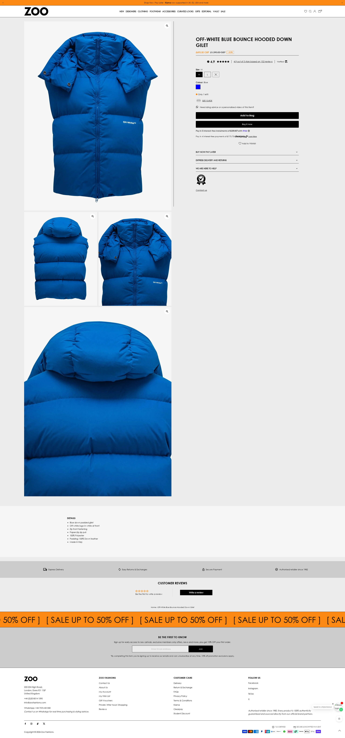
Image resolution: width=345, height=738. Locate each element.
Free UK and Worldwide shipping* (248, 2)
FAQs (176, 691)
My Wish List (104, 696)
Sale (223, 11)
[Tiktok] (37, 724)
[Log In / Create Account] (314, 11)
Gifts (197, 11)
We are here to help (206, 168)
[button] (247, 100)
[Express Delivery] (45, 570)
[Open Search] (310, 11)
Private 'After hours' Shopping (113, 704)
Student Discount (182, 713)
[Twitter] (44, 724)
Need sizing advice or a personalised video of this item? (227, 107)
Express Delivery (56, 569)
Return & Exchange (183, 687)
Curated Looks (185, 11)
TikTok (251, 693)
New (122, 11)
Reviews (103, 709)
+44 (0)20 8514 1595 (33, 698)
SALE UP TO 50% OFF (110, 620)
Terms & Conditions (183, 700)
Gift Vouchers (105, 700)
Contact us (201, 190)
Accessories (168, 11)
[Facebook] (25, 724)
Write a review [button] (196, 592)
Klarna (177, 704)
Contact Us (104, 683)
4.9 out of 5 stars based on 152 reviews (253, 61)
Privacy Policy (180, 696)
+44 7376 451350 (43, 708)
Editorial (206, 11)
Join (201, 649)
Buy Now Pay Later (206, 151)
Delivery (177, 683)
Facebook (253, 683)
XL (217, 75)
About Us (103, 687)
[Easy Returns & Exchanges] (120, 570)
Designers (131, 11)
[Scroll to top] (339, 730)
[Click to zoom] (167, 26)
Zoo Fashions (47, 732)
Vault (216, 11)
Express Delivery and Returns (211, 160)
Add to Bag (247, 115)
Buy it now (247, 124)
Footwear (155, 11)
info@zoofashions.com (35, 702)
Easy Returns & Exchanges (134, 569)
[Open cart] (319, 11)
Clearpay (178, 709)
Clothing (143, 11)
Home (153, 607)
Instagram (253, 688)
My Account (105, 691)
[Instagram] (31, 724)
